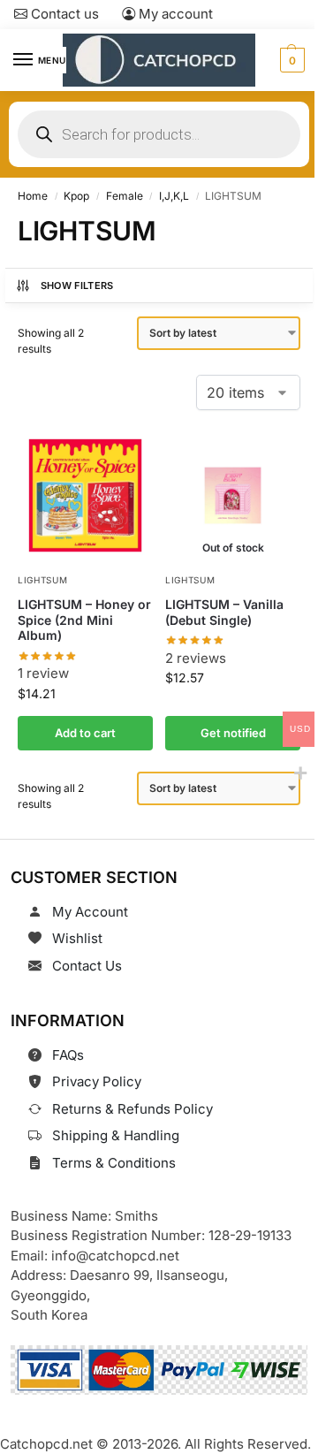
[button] (290, 60)
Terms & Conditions (114, 1162)
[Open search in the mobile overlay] (159, 134)
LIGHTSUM (43, 580)
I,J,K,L (174, 195)
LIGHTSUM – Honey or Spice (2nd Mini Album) (84, 620)
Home (33, 195)
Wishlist (77, 938)
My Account (90, 911)
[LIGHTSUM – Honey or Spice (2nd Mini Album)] (85, 495)
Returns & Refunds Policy (132, 1108)
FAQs (68, 1055)
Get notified (233, 732)
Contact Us (87, 965)
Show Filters (77, 285)
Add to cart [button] (85, 732)
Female (124, 195)
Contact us (63, 13)
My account (174, 13)
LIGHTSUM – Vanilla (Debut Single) (224, 612)
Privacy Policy (96, 1081)
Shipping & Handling (115, 1135)
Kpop (76, 195)
